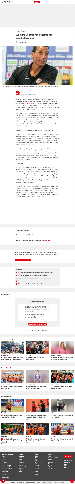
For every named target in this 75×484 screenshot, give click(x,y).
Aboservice (50, 459)
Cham (20, 459)
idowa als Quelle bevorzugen (23, 260)
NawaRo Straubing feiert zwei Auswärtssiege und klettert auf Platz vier (37, 441)
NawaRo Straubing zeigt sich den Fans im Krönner (12, 387)
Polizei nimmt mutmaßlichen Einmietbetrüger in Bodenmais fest (33, 284)
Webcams (50, 466)
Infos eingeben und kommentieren (37, 324)
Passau (20, 471)
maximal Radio (5, 471)
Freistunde (37, 465)
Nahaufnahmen (38, 466)
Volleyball (10, 2)
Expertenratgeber (5, 476)
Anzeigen (50, 465)
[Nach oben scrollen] (72, 481)
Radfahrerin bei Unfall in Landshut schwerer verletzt (30, 281)
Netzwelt (36, 474)
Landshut (21, 457)
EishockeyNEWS (5, 470)
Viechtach (21, 463)
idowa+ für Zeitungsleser (53, 457)
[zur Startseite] (68, 456)
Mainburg (21, 465)
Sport (36, 459)
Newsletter (4, 460)
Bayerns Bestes (5, 474)
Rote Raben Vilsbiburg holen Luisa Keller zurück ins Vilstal (36, 387)
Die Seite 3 (37, 460)
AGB (24, 482)
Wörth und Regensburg (23, 460)
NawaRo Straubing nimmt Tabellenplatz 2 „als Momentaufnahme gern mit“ (12, 441)
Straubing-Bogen (22, 456)
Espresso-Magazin (5, 477)
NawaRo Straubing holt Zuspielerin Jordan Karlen (62, 416)
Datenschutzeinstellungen (59, 482)
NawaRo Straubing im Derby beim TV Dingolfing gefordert (12, 416)
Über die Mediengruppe (6, 465)
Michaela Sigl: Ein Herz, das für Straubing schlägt (36, 358)
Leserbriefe (4, 463)
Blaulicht (36, 457)
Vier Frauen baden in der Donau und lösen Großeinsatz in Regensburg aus (35, 272)
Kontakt (3, 457)
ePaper (49, 456)
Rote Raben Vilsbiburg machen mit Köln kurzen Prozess (62, 440)
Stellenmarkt (50, 462)
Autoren (3, 456)
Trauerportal (50, 463)
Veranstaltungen (51, 468)
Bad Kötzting (21, 462)
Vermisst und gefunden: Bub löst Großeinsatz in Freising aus (32, 275)
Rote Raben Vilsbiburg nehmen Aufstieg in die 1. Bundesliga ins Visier (36, 417)
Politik (36, 463)
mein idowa (48, 240)
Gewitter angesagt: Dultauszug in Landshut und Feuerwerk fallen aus (34, 278)
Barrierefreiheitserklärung (47, 482)
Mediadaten (38, 482)
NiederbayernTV (5, 473)
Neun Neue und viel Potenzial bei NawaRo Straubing (61, 387)
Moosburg (21, 468)
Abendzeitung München (7, 468)
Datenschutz (19, 482)
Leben (36, 470)
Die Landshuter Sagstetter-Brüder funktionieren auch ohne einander (12, 358)
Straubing (29, 103)
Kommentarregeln (5, 462)
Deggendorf (21, 470)
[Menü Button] (2, 2)
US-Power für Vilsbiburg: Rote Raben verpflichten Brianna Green (62, 358)
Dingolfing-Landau (23, 466)
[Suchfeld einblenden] (5, 2)
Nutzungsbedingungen (30, 482)
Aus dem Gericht (38, 462)
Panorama (37, 471)
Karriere (3, 459)
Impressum (13, 482)
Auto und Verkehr (38, 473)
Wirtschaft (37, 468)
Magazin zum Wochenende (7, 466)
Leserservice (50, 460)
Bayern (36, 456)
